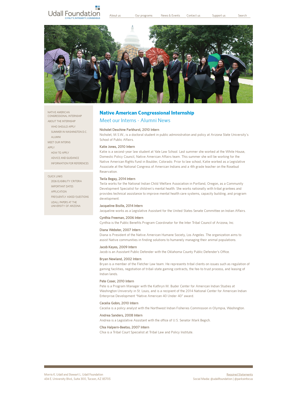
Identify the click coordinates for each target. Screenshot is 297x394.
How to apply (60, 152)
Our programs (143, 15)
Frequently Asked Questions (70, 196)
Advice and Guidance (65, 158)
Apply (51, 147)
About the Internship (61, 121)
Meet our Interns (59, 142)
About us (115, 15)
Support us (218, 15)
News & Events (170, 15)
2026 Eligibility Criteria (66, 181)
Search (242, 15)
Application (59, 191)
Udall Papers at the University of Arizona (65, 204)
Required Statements (240, 374)
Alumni (56, 137)
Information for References (69, 163)
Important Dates (62, 186)
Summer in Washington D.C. (69, 131)
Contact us (193, 15)
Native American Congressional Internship (65, 114)
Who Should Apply (63, 126)
